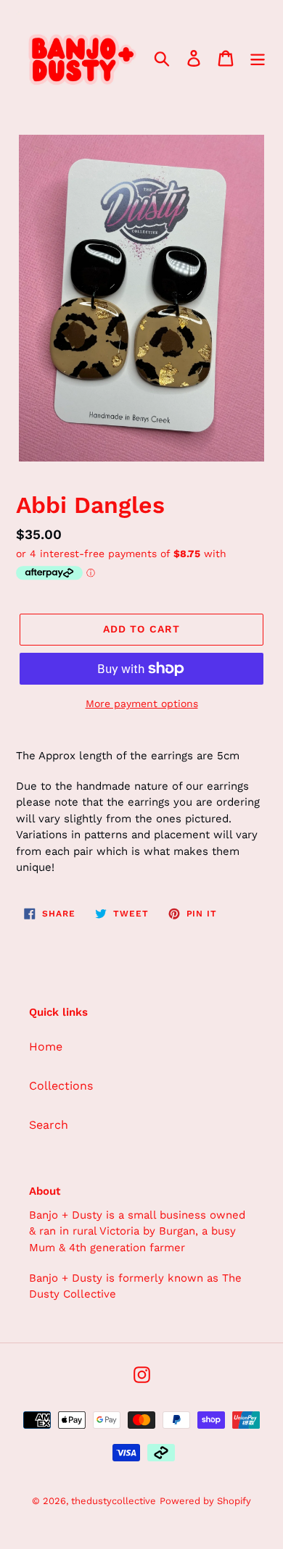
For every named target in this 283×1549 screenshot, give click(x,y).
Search (48, 1125)
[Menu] (258, 57)
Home (45, 1046)
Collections (61, 1086)
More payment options (142, 703)
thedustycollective (113, 1500)
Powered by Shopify (205, 1500)
